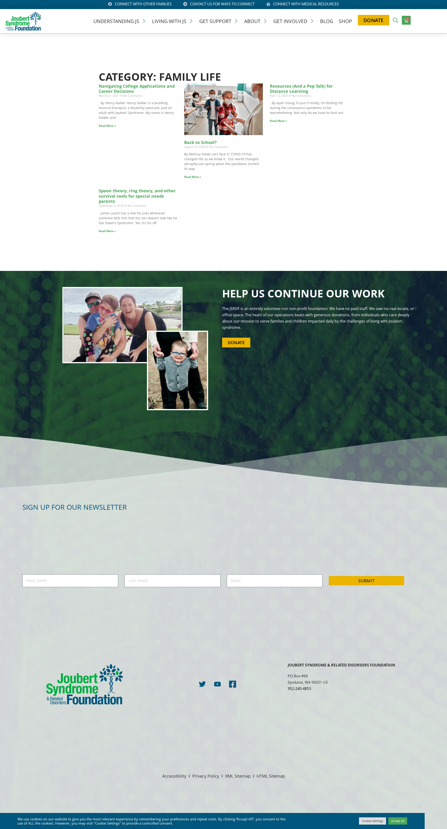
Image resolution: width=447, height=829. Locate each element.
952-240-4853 (299, 688)
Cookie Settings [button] (372, 821)
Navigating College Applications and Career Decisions (137, 88)
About (252, 21)
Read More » (107, 126)
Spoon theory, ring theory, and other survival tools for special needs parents (137, 196)
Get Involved (290, 21)
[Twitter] (202, 684)
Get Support (215, 21)
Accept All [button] (397, 821)
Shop (345, 21)
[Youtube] (217, 684)
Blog (326, 21)
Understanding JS (116, 21)
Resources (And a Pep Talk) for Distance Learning (301, 88)
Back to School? (200, 142)
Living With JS (169, 21)
